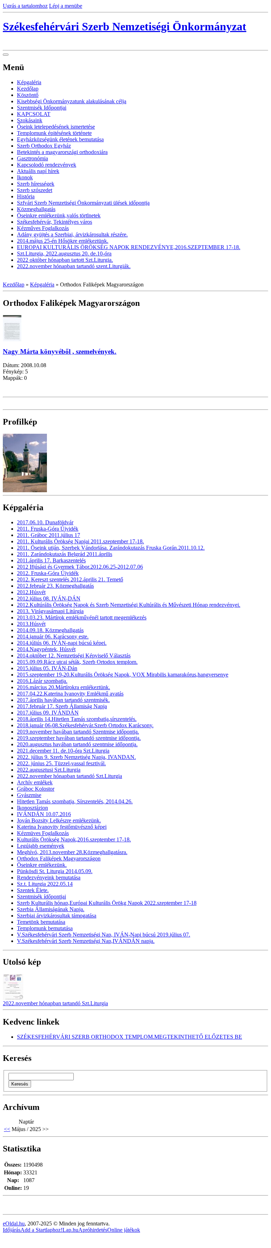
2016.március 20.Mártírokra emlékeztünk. (63, 687)
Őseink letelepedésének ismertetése (56, 127)
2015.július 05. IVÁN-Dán (47, 668)
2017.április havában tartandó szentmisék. (63, 700)
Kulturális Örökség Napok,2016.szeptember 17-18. (74, 839)
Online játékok (123, 1230)
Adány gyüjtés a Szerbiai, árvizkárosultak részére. (72, 234)
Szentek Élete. (33, 890)
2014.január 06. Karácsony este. (53, 637)
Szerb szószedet (34, 190)
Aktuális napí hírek (38, 171)
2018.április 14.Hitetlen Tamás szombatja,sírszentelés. (77, 719)
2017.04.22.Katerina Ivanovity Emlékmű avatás (70, 694)
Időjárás (11, 1230)
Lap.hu (70, 1230)
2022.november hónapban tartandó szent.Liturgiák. (74, 266)
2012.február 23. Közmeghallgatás (55, 586)
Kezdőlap (27, 89)
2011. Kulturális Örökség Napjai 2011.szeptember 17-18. (80, 541)
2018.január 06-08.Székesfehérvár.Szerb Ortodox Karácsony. (85, 725)
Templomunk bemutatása (45, 928)
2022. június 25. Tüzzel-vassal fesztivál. (61, 763)
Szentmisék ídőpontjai (41, 897)
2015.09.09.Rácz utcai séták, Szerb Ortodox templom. (77, 662)
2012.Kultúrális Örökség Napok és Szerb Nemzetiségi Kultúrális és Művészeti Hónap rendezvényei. (128, 605)
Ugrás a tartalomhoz (25, 6)
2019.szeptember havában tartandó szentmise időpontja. (79, 738)
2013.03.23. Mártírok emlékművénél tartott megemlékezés (81, 617)
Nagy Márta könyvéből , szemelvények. (59, 351)
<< (7, 1129)
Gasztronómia (32, 158)
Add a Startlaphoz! (41, 1230)
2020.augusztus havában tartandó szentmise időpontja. (77, 744)
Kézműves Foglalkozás (43, 228)
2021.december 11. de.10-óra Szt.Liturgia (63, 751)
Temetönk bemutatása (41, 922)
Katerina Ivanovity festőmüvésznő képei (62, 827)
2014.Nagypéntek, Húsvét (46, 649)
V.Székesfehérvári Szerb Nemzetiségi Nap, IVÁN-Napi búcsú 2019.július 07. (103, 935)
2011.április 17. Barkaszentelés (51, 560)
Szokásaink (29, 120)
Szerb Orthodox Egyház (44, 146)
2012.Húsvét (31, 592)
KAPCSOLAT (33, 114)
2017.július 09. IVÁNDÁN (48, 713)
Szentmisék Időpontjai (41, 108)
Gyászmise (29, 795)
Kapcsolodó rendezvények (46, 165)
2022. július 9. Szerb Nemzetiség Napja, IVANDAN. (76, 757)
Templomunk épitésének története (54, 133)
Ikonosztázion (32, 808)
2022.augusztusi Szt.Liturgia (48, 770)
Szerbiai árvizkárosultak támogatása (56, 916)
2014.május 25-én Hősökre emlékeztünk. (62, 241)
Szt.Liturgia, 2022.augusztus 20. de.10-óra (64, 254)
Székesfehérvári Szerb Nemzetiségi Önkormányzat (124, 26)
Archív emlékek (35, 782)
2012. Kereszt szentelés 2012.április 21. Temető (70, 579)
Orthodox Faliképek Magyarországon (59, 858)
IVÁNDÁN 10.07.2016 (44, 814)
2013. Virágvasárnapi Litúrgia (50, 611)
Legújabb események (40, 846)
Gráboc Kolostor (35, 789)
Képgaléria (29, 82)
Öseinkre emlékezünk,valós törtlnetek (59, 215)
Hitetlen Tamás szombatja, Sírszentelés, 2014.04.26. (75, 801)
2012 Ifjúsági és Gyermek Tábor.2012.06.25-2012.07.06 (80, 567)
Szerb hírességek (35, 184)
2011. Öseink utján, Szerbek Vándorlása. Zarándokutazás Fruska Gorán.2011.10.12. (111, 548)
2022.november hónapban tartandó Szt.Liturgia (69, 776)
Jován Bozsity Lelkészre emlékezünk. (59, 820)
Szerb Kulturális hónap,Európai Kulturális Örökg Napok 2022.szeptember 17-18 (107, 903)
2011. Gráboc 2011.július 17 (48, 535)
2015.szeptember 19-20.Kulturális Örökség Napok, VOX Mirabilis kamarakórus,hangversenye (122, 675)
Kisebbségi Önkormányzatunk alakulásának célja (71, 101)
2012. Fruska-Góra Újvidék (48, 573)
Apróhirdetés (92, 1230)
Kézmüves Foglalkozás (43, 833)
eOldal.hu (14, 1224)
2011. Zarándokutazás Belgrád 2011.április (64, 554)
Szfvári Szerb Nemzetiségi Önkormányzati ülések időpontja (83, 203)
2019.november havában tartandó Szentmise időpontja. (78, 732)
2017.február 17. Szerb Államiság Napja (62, 706)
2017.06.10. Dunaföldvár (45, 522)
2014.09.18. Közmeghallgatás (50, 630)
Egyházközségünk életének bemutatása (60, 139)
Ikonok (25, 177)
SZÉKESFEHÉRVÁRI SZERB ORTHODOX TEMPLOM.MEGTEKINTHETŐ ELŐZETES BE (129, 1037)
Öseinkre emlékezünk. (42, 865)
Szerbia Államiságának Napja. (50, 909)
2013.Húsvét (31, 624)
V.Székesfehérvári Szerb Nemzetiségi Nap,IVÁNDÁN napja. (86, 941)
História (26, 196)
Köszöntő (27, 95)
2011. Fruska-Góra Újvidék (47, 529)
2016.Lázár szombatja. (42, 681)
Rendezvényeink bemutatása (48, 878)
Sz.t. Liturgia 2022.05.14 (45, 884)
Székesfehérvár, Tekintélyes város (54, 222)
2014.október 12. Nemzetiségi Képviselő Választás (74, 656)
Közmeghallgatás (36, 209)
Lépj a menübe (65, 6)
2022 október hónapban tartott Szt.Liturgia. (65, 260)
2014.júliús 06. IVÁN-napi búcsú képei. (62, 643)
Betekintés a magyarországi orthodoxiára (62, 152)
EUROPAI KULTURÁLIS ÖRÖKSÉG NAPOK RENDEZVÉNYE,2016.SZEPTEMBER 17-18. (128, 247)
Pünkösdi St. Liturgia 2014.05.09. (54, 871)
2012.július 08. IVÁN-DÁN (48, 598)
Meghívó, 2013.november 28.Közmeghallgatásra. (72, 852)
